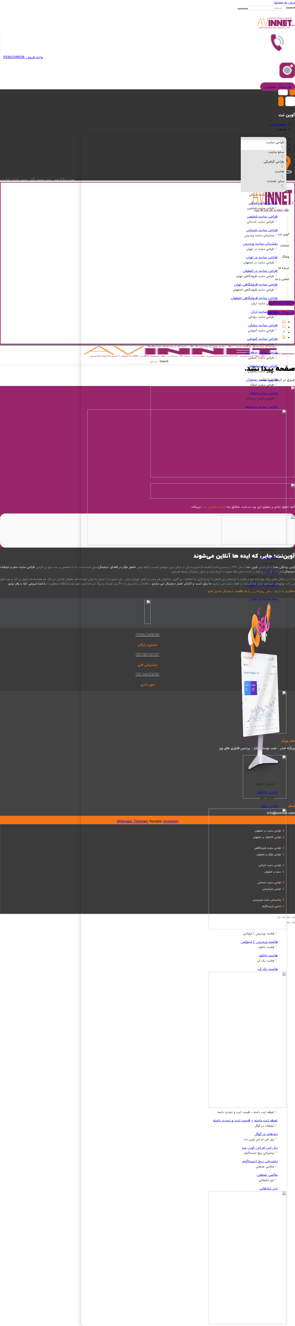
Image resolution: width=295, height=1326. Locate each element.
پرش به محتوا (284, 2)
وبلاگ (285, 257)
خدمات (284, 246)
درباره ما (283, 268)
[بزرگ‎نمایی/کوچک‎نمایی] (293, 917)
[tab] (262, 145)
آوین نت (283, 234)
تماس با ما (282, 279)
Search (290, 8)
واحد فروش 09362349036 (23, 57)
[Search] (243, 8)
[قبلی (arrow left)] (293, 922)
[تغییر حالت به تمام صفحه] (288, 917)
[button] (143, 132)
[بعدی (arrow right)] (288, 922)
